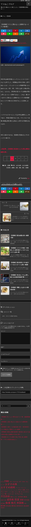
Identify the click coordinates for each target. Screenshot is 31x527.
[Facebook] (9, 30)
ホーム (3, 16)
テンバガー (4, 492)
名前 (2, 347)
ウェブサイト (4, 361)
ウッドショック (14, 490)
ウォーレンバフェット (5, 490)
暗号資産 (26, 500)
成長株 (13, 167)
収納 (5, 500)
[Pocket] (3, 33)
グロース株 (21, 490)
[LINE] (9, 33)
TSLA (27, 481)
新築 (22, 500)
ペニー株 (3, 494)
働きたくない (13, 496)
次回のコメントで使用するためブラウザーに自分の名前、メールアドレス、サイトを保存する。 (16, 369)
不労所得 (8, 167)
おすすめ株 (18, 165)
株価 (20, 167)
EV (3, 481)
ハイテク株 (11, 492)
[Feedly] (21, 33)
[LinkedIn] (21, 30)
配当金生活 (20, 506)
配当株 (3, 506)
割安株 (2, 500)
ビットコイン (25, 492)
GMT (11, 481)
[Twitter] (3, 30)
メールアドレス (5, 354)
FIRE (14, 165)
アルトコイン (23, 487)
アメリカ (18, 487)
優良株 (25, 497)
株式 (23, 167)
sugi (28, 178)
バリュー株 (17, 492)
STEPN (23, 481)
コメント (3, 331)
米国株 (8, 165)
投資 (9, 16)
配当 (25, 503)
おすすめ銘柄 (25, 165)
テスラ (27, 490)
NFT (20, 481)
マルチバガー (10, 494)
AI (1, 481)
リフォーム (19, 494)
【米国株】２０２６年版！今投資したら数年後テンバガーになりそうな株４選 (19, 250)
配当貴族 (8, 506)
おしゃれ (2, 484)
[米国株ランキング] (5, 40)
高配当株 (2, 507)
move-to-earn (16, 481)
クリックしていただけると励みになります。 (14, 43)
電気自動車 (26, 506)
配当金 (14, 506)
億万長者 (20, 497)
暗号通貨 (3, 503)
